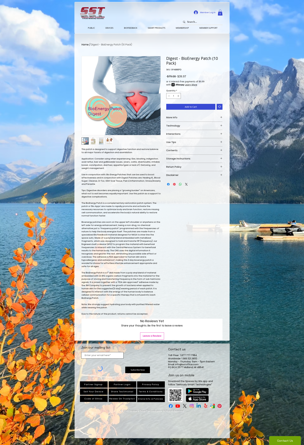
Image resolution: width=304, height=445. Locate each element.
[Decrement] (169, 96)
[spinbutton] (174, 96)
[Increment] (178, 96)
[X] (184, 406)
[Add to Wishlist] (219, 107)
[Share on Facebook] (168, 184)
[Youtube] (177, 406)
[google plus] (212, 406)
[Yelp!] (205, 406)
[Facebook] (170, 406)
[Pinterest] (219, 406)
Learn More (191, 84)
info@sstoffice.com (187, 364)
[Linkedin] (198, 406)
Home (85, 44)
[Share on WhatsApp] (180, 184)
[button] (220, 13)
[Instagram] (191, 406)
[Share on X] (186, 184)
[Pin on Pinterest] (174, 184)
